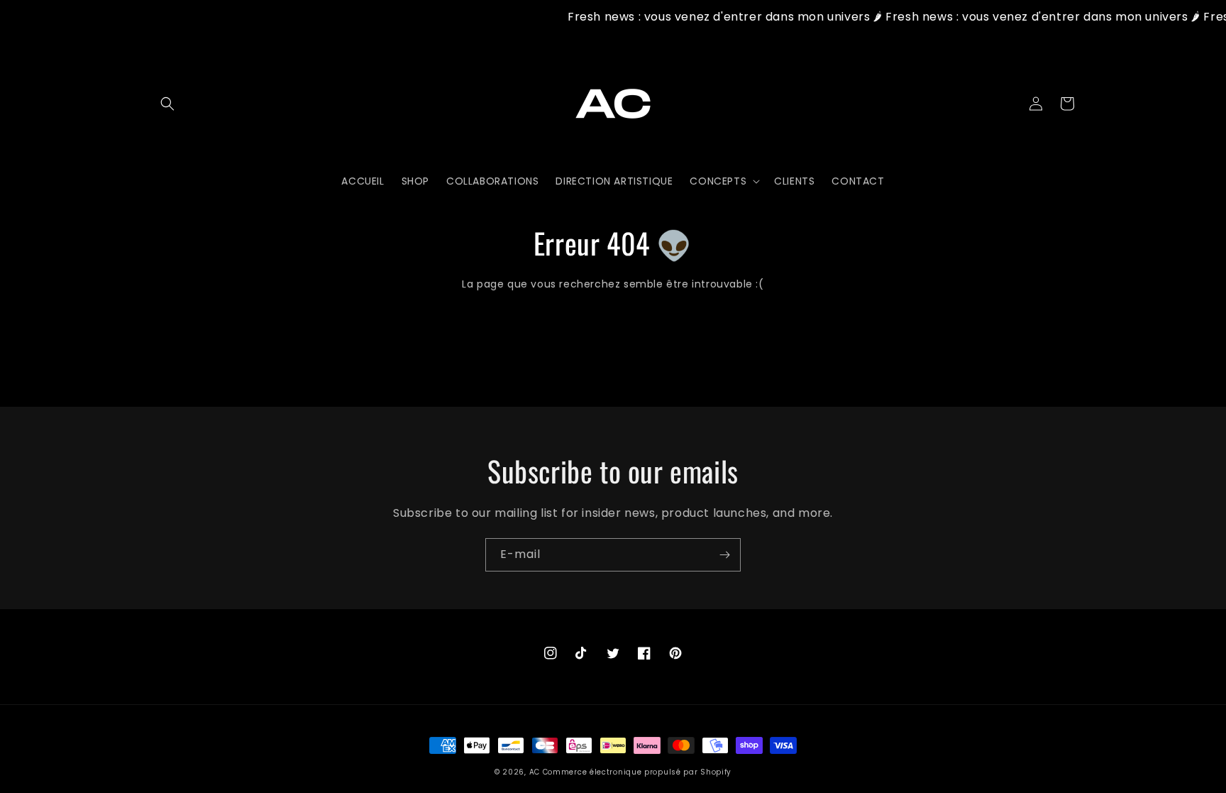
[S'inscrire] (724, 554)
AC (534, 772)
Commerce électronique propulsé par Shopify (637, 772)
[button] (167, 103)
